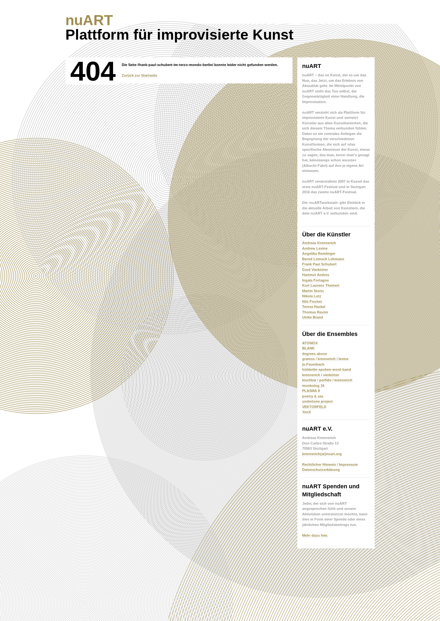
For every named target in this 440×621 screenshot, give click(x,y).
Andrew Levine (315, 248)
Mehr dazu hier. (315, 535)
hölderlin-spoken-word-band (326, 369)
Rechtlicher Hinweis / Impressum (330, 464)
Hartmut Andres (315, 275)
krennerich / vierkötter (320, 375)
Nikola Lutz (311, 296)
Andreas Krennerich (319, 243)
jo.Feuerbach (313, 364)
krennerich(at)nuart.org (322, 454)
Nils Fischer (312, 301)
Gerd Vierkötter (315, 270)
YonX (306, 412)
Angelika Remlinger (318, 253)
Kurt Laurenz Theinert (321, 285)
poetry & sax (312, 396)
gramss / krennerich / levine (325, 359)
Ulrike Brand (312, 317)
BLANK (308, 348)
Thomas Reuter (315, 312)
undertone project (317, 401)
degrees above (314, 354)
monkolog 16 (313, 385)
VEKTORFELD (314, 407)
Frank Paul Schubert (319, 264)
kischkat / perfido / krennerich (327, 380)
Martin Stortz (313, 291)
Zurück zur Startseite (139, 75)
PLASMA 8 (311, 391)
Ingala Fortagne (315, 280)
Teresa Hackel (313, 307)
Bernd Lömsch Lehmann (323, 259)
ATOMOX (310, 343)
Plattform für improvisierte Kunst (179, 27)
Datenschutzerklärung (321, 470)
